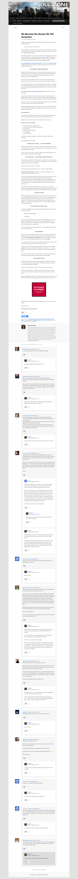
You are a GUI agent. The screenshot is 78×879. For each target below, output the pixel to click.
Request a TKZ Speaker (17, 23)
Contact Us (40, 20)
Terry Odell (25, 415)
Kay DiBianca (25, 712)
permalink (35, 321)
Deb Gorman (25, 739)
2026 (53, 319)
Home (14, 20)
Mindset (22, 320)
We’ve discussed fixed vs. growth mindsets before (32, 63)
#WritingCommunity (48, 319)
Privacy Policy (46, 20)
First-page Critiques (26, 20)
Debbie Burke (25, 349)
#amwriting (31, 319)
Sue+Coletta (29, 763)
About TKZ (19, 20)
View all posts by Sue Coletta (33, 340)
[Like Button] (22, 312)
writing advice (50, 320)
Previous (15, 27)
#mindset (34, 320)
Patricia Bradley (25, 840)
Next (63, 27)
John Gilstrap (25, 661)
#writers (35, 319)
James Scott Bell (26, 376)
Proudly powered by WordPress (42, 874)
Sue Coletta (33, 39)
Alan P (28, 480)
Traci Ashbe (25, 559)
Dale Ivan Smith (25, 587)
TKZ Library (34, 20)
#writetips (42, 319)
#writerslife (39, 319)
